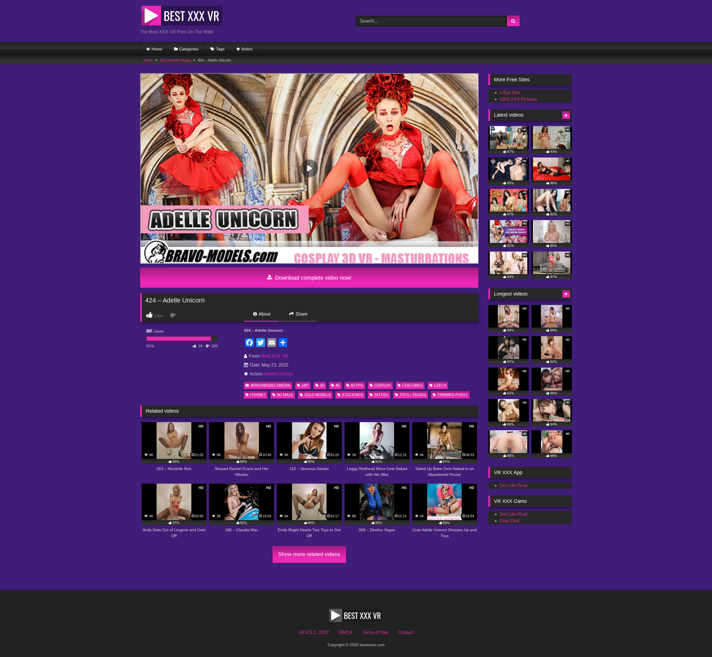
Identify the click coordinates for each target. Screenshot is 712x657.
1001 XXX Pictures (518, 99)
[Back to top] (695, 640)
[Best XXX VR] (182, 16)
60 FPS (357, 385)
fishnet (258, 395)
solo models (317, 395)
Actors (247, 49)
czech (440, 385)
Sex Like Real (513, 485)
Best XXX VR (274, 356)
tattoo (381, 395)
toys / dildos (412, 395)
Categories (188, 49)
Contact (406, 632)
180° (305, 385)
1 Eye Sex (510, 92)
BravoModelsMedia (175, 60)
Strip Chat (509, 520)
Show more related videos (309, 554)
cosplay (382, 385)
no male (285, 395)
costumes (412, 385)
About (264, 314)
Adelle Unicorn (279, 373)
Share (301, 314)
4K (337, 385)
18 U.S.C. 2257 (314, 632)
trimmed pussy (452, 395)
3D (322, 385)
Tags (220, 49)
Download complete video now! (312, 278)
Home (157, 49)
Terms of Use (375, 632)
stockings (352, 395)
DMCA (345, 632)
